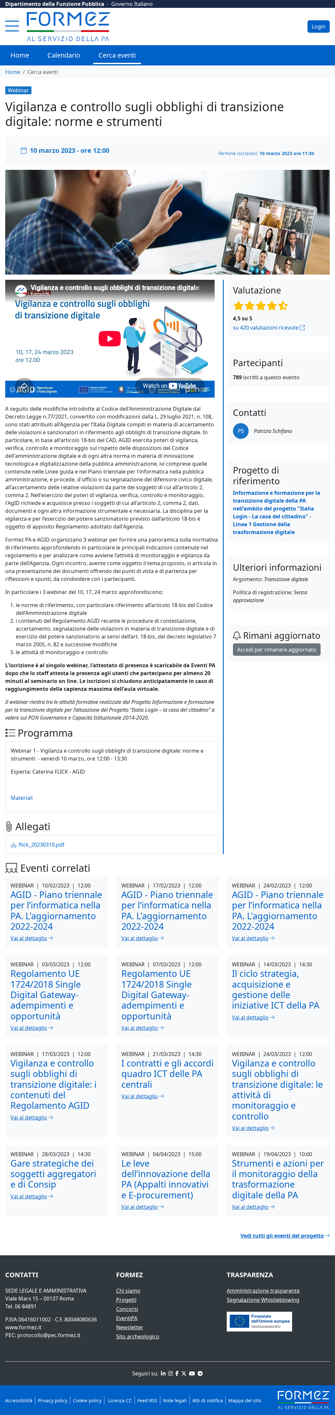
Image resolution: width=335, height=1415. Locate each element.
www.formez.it (23, 1327)
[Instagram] (170, 1373)
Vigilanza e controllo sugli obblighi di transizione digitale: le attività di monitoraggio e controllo (277, 1089)
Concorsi (127, 1309)
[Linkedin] (163, 1373)
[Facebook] (176, 1373)
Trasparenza (250, 1274)
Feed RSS (147, 1400)
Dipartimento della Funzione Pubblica (54, 4)
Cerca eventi (117, 55)
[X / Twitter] (183, 1373)
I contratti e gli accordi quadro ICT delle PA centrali (167, 1073)
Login (319, 26)
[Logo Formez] (68, 26)
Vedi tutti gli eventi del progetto (282, 1235)
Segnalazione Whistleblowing (263, 1299)
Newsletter (129, 1327)
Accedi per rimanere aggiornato (276, 649)
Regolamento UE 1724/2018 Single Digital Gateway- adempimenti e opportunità (45, 994)
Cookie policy (87, 1400)
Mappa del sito (244, 1400)
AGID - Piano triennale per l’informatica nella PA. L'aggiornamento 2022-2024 (56, 910)
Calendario (63, 55)
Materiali (22, 797)
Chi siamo (128, 1290)
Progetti (126, 1299)
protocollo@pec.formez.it (48, 1335)
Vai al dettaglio (28, 938)
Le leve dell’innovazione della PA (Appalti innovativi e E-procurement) (165, 1179)
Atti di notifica (207, 1400)
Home (19, 55)
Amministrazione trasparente (263, 1290)
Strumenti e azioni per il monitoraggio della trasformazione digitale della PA (278, 1179)
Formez (129, 1274)
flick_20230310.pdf (40, 844)
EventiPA (126, 1318)
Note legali (175, 1400)
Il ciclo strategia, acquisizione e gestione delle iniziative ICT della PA (275, 989)
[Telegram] (199, 1373)
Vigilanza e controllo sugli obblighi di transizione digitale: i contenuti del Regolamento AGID (53, 1084)
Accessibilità (18, 1400)
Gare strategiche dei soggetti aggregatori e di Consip (53, 1174)
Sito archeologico (137, 1336)
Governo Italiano (132, 4)
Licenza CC (119, 1400)
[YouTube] (191, 1373)
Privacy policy (52, 1400)
